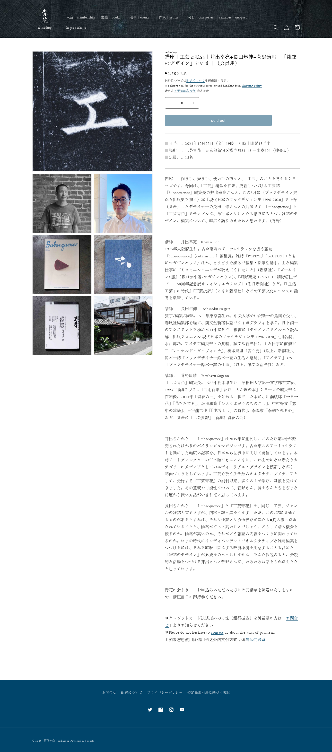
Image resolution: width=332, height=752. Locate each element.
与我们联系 (255, 639)
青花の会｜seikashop (57, 740)
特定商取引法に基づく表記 (208, 693)
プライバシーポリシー (165, 693)
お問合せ (109, 693)
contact (217, 632)
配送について (195, 80)
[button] (112, 17)
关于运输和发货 (185, 91)
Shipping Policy (252, 85)
